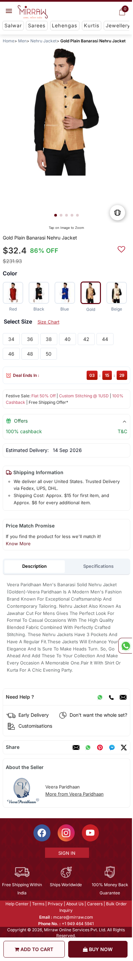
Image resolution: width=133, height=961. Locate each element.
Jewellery (118, 25)
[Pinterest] (100, 747)
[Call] (111, 697)
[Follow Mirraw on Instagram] (66, 832)
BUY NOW (100, 949)
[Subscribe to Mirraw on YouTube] (90, 832)
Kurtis (92, 25)
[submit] (121, 248)
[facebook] (111, 747)
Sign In (66, 853)
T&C (122, 431)
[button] (55, 215)
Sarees (37, 25)
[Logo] (33, 12)
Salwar (13, 25)
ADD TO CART (36, 949)
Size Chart (48, 322)
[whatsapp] (88, 747)
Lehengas (64, 25)
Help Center (17, 903)
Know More (18, 543)
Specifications (98, 566)
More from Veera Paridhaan (74, 794)
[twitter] (123, 747)
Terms (38, 903)
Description (34, 566)
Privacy (55, 903)
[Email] (123, 697)
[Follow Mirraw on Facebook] (41, 832)
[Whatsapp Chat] (125, 646)
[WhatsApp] (100, 697)
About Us (75, 903)
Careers (95, 903)
